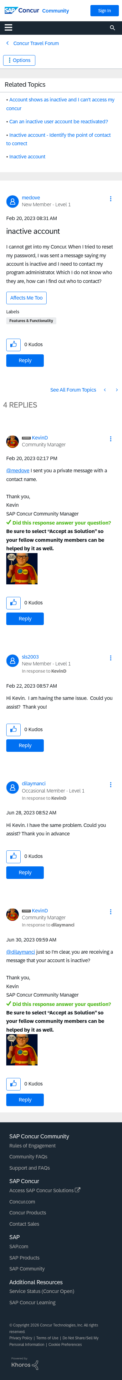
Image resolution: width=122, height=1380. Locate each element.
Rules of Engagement (32, 1145)
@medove (17, 470)
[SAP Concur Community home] (22, 10)
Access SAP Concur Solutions (42, 1190)
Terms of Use (47, 1338)
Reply (25, 360)
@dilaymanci (20, 952)
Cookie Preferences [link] (65, 1344)
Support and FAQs (29, 1168)
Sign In (104, 10)
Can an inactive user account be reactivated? (58, 121)
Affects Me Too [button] (26, 297)
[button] (110, 198)
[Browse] (11, 27)
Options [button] (21, 60)
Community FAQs (28, 1156)
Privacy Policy (20, 1338)
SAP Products (24, 1257)
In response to (44, 671)
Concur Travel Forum (36, 43)
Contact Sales (24, 1224)
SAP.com (18, 1246)
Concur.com (22, 1201)
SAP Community (27, 1268)
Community (55, 10)
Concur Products (27, 1212)
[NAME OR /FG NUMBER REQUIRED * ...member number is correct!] (105, 389)
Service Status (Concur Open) (41, 1291)
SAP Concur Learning (32, 1302)
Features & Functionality (31, 321)
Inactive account (27, 156)
